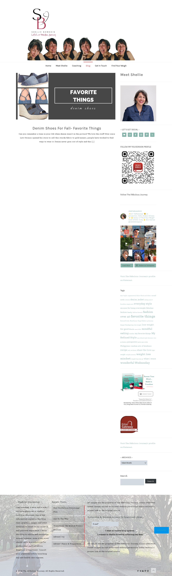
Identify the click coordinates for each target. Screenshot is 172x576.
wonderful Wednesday (135, 362)
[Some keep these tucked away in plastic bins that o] (150, 243)
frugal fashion (142, 321)
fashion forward (138, 312)
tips (153, 350)
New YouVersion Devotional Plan (66, 510)
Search (124, 476)
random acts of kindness (141, 346)
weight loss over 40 (137, 359)
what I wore (150, 358)
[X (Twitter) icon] (140, 571)
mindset (131, 333)
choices (127, 300)
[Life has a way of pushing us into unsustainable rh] (126, 243)
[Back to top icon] (153, 570)
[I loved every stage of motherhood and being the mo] (150, 256)
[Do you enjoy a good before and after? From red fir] (138, 243)
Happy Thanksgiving (127, 325)
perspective (132, 342)
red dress (133, 350)
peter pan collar (143, 342)
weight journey (131, 354)
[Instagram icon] (148, 571)
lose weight (137, 325)
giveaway (150, 321)
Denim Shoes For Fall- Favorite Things (67, 128)
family (129, 312)
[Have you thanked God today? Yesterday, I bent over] (126, 256)
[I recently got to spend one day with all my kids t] (138, 256)
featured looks (124, 321)
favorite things (143, 316)
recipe (123, 350)
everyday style (143, 303)
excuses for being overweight (133, 308)
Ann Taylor (123, 295)
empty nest (130, 304)
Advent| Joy (58, 537)
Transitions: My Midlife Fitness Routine (68, 528)
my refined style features (145, 338)
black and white (146, 295)
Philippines (125, 346)
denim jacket (137, 299)
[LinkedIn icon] (143, 571)
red (129, 350)
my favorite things (143, 333)
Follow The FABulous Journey (133, 194)
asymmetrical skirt (134, 295)
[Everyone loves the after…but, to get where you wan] (150, 232)
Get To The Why (60, 519)
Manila (131, 329)
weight (123, 354)
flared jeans (133, 321)
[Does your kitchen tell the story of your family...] (126, 232)
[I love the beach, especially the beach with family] (138, 232)
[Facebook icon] (138, 571)
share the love (144, 350)
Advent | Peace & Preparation (67, 544)
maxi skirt (138, 329)
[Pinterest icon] (145, 571)
